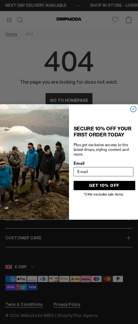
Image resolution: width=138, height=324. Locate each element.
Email (79, 163)
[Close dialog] (133, 109)
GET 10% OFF (104, 185)
